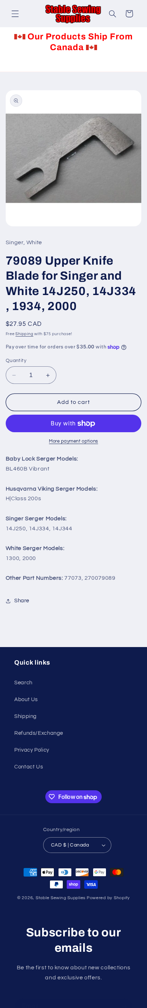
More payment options (73, 441)
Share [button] (21, 600)
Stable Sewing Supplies (61, 898)
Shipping (24, 334)
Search (23, 682)
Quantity (16, 360)
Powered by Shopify (108, 898)
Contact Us (28, 767)
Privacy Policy (31, 750)
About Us (26, 699)
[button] (15, 13)
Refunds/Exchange (38, 733)
